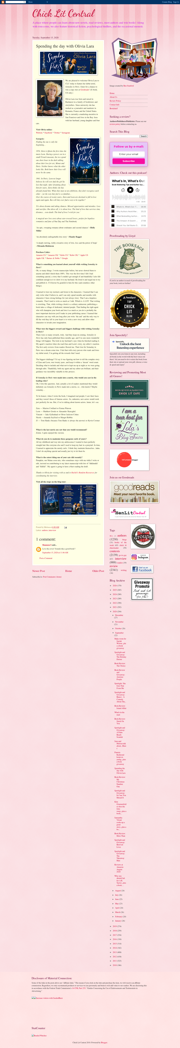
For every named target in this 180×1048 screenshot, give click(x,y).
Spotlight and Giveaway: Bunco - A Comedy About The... (120, 697)
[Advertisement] (40, 1012)
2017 (115, 935)
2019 (115, 926)
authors (45, 530)
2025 (115, 590)
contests (115, 551)
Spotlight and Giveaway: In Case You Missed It (120, 794)
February (119, 916)
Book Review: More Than (120, 834)
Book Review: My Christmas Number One (120, 782)
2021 (115, 607)
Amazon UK (53, 255)
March (118, 912)
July (117, 895)
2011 (115, 960)
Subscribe (129, 161)
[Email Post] (65, 527)
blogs (124, 539)
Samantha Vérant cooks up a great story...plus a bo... (120, 823)
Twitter (57, 132)
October (118, 628)
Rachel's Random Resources (82, 472)
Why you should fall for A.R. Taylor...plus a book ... (120, 881)
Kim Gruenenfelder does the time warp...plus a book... (120, 807)
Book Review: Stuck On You (120, 721)
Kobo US (64, 255)
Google (65, 258)
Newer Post (38, 571)
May (117, 903)
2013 (115, 952)
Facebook (48, 132)
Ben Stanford (128, 85)
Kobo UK (74, 255)
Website (39, 132)
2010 (115, 965)
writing (124, 570)
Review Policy (115, 100)
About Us (113, 97)
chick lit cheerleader (118, 546)
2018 (115, 930)
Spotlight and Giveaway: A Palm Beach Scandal (119, 732)
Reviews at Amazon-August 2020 (119, 868)
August (118, 890)
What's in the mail (119, 713)
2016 (115, 939)
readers (120, 562)
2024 (115, 594)
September (119, 632)
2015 (115, 943)
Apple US (84, 255)
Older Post (98, 571)
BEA (111, 536)
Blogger (104, 1042)
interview (52, 530)
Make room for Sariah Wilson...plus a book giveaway (120, 643)
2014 (115, 947)
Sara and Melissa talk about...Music (120, 745)
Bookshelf (114, 108)
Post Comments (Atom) (52, 576)
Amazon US (41, 255)
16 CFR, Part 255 (79, 988)
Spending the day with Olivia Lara (119, 770)
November (119, 621)
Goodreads (84, 89)
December (119, 615)
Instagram (66, 132)
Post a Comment (46, 558)
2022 (115, 602)
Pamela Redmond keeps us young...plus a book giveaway (120, 758)
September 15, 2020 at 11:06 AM (55, 552)
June (117, 899)
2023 (115, 598)
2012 (115, 956)
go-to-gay (123, 555)
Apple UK (40, 258)
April (117, 907)
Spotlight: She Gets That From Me (120, 685)
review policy (115, 124)
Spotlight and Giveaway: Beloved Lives (119, 843)
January (118, 920)
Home (68, 571)
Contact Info (114, 104)
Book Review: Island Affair (120, 707)
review (114, 566)
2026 (115, 585)
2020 (115, 611)
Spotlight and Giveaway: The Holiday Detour (120, 656)
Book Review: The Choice (120, 664)
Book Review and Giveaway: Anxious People (119, 675)
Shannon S (46, 545)
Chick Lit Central (63, 13)
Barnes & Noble (53, 258)
